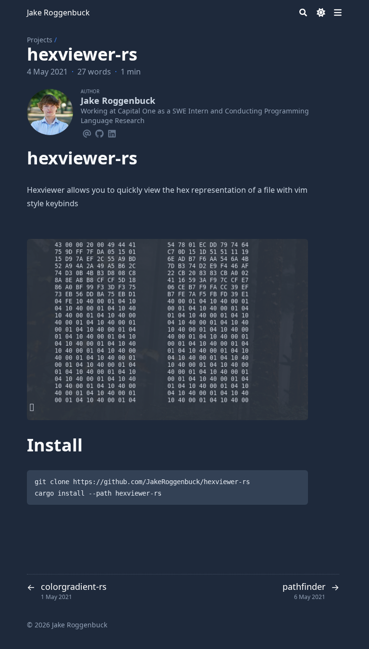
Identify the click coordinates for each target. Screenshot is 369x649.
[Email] (87, 132)
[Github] (99, 132)
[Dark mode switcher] (321, 12)
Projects (39, 39)
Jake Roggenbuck (58, 12)
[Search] (303, 12)
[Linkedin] (112, 132)
